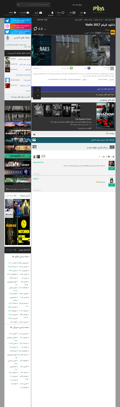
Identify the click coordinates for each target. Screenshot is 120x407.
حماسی (14, 347)
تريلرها (35, 14)
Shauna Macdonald (74, 80)
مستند (15, 303)
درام (15, 278)
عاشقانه (25, 287)
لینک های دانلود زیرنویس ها (105, 94)
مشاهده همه (9, 196)
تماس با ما (22, 13)
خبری (25, 278)
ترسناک (107, 30)
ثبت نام (75, 5)
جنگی (25, 274)
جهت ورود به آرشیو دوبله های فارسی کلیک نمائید (18, 46)
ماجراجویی (13, 297)
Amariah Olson (82, 128)
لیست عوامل (98, 20)
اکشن (86, 124)
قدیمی (25, 297)
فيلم (70, 13)
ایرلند (85, 68)
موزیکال (14, 311)
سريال (59, 13)
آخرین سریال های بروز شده (20, 96)
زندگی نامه (24, 282)
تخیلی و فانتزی (12, 337)
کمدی (25, 322)
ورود (80, 5)
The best (27, 80)
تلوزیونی (24, 270)
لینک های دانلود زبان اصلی (105, 89)
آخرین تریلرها (25, 195)
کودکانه (25, 387)
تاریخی (25, 266)
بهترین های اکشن (24, 64)
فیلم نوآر (14, 293)
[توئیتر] (17, 33)
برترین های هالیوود (24, 59)
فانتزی (25, 293)
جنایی (15, 270)
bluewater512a (38, 162)
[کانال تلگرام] (17, 22)
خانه (81, 14)
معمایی (14, 307)
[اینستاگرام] (17, 28)
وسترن (14, 318)
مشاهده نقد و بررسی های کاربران (102, 140)
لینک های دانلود (110, 20)
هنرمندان (49, 16)
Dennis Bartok (102, 80)
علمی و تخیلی (12, 360)
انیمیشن (24, 263)
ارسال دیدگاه (88, 20)
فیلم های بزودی (24, 249)
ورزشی (14, 314)
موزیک (25, 311)
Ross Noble (63, 80)
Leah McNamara (53, 80)
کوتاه (15, 322)
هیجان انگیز (73, 124)
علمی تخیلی (81, 124)
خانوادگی (14, 274)
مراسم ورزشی (23, 303)
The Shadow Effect (83, 119)
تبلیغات (8, 13)
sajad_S (36, 179)
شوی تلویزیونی (12, 282)
